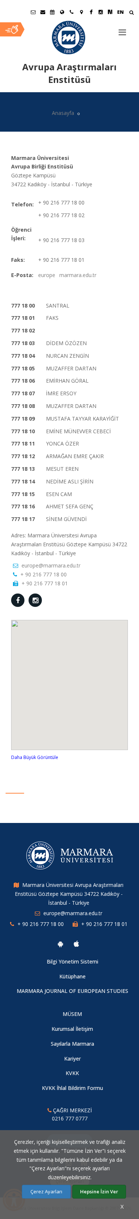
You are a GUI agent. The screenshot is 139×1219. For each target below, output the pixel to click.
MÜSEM (72, 1013)
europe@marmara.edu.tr (50, 565)
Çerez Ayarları (46, 1191)
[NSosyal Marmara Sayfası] (110, 11)
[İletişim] (71, 11)
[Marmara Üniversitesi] (69, 37)
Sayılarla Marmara (72, 1043)
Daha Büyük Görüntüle (34, 757)
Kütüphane (72, 976)
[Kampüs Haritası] (81, 11)
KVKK (72, 1073)
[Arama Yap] (131, 13)
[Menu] (122, 29)
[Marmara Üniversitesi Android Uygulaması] (60, 944)
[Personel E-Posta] (42, 11)
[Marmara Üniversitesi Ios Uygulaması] (76, 944)
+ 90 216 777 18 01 (44, 583)
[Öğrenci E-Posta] (33, 11)
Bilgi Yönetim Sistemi (72, 961)
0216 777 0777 (69, 1118)
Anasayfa (63, 112)
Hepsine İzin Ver (99, 1191)
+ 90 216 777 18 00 (43, 574)
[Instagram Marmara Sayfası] (100, 11)
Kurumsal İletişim (72, 1028)
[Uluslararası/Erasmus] (62, 11)
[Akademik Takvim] (52, 11)
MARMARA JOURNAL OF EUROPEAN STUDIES (72, 990)
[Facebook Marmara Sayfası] (91, 11)
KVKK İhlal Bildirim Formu (72, 1087)
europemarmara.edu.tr (67, 275)
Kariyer (72, 1058)
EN (120, 12)
